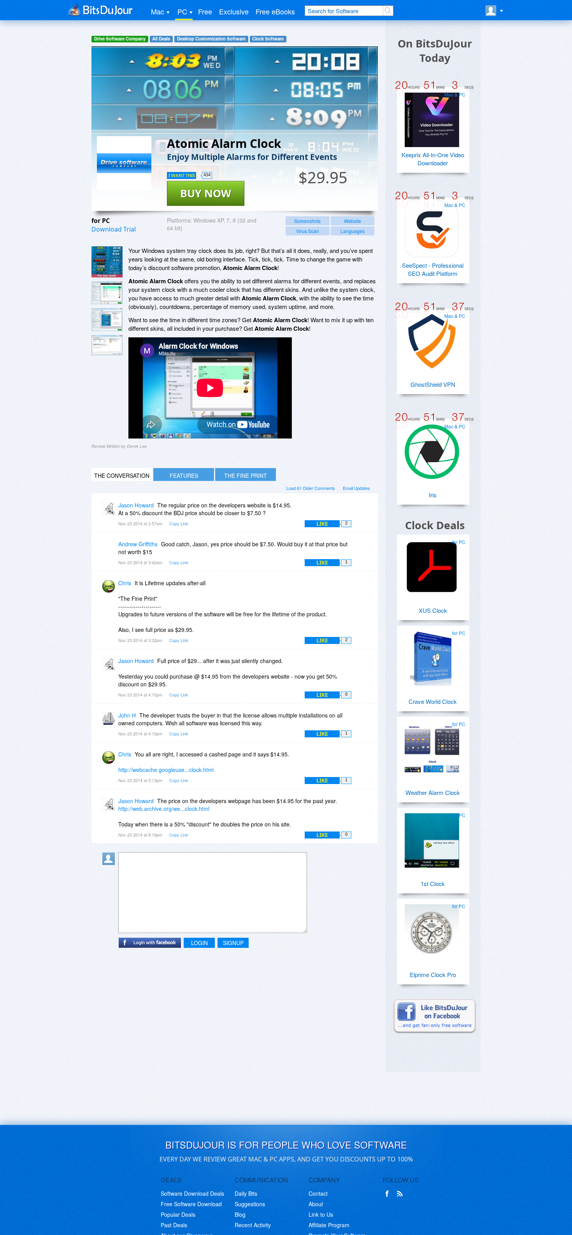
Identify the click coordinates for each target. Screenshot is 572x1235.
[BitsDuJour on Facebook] (389, 1194)
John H (127, 715)
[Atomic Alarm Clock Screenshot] (107, 261)
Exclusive (234, 11)
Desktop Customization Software (211, 39)
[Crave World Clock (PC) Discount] (432, 655)
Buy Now (205, 193)
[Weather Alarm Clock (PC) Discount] (432, 746)
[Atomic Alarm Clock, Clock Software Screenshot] (107, 319)
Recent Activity (253, 1225)
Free (205, 11)
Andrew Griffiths (138, 544)
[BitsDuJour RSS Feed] (401, 1194)
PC (182, 11)
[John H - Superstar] (110, 720)
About (316, 1204)
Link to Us (321, 1214)
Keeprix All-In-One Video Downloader (433, 159)
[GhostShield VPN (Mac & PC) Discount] (432, 338)
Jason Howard (136, 505)
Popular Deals (178, 1214)
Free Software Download (191, 1204)
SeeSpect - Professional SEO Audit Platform (432, 269)
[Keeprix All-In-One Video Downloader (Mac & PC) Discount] (432, 116)
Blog (240, 1214)
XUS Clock (433, 610)
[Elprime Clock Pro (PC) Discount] (432, 928)
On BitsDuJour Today (435, 50)
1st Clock (433, 883)
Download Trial (113, 229)
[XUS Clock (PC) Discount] (432, 564)
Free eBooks (275, 11)
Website (352, 221)
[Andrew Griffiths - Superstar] (110, 549)
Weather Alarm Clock (432, 792)
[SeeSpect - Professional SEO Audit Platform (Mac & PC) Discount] (432, 227)
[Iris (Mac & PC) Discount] (432, 448)
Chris (124, 583)
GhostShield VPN (433, 384)
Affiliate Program (329, 1225)
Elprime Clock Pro (433, 974)
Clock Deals (435, 525)
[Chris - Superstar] (110, 588)
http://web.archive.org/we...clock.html (163, 808)
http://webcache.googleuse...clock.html (166, 770)
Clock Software (268, 39)
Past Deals (174, 1225)
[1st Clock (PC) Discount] (432, 837)
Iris (433, 495)
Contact (318, 1193)
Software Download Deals (192, 1193)
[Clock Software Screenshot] (107, 292)
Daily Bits (246, 1193)
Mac (157, 11)
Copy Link (178, 523)
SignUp (233, 943)
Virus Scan (307, 231)
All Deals (161, 39)
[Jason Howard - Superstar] (110, 510)
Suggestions (250, 1204)
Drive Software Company (120, 39)
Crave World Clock (433, 701)
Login (199, 943)
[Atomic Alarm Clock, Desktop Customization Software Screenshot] (107, 345)
